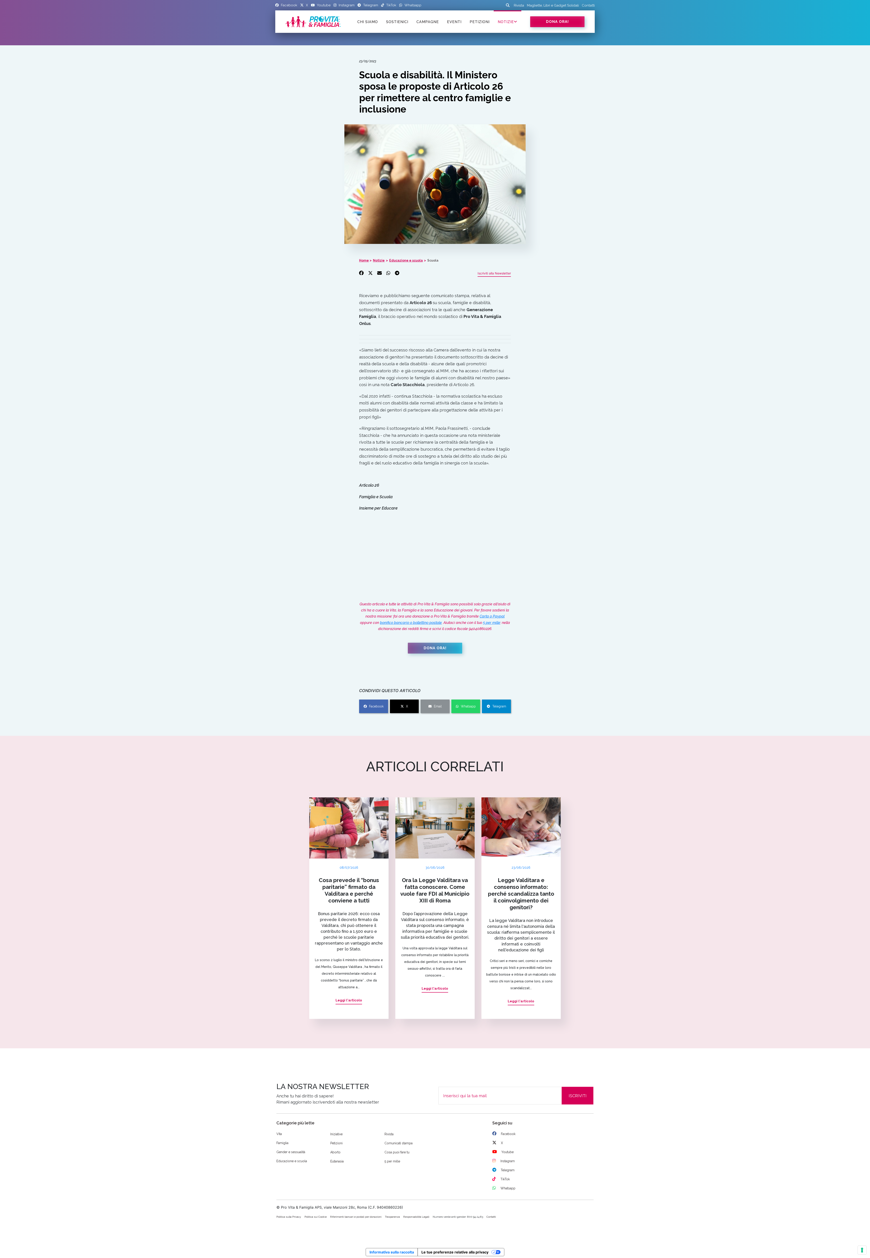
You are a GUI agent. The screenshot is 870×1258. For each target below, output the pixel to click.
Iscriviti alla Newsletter (494, 273)
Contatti (588, 5)
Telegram (499, 706)
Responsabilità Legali (416, 1216)
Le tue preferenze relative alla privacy (454, 1252)
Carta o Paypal (492, 616)
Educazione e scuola (406, 260)
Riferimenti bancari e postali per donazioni (356, 1216)
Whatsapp (468, 706)
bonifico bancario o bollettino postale (411, 623)
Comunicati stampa (398, 1143)
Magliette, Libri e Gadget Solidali (553, 5)
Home (364, 260)
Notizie (506, 22)
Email (438, 706)
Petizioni (336, 1143)
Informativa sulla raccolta (392, 1252)
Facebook (376, 706)
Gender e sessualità (290, 1152)
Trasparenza (392, 1216)
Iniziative (336, 1134)
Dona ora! (557, 21)
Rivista (519, 5)
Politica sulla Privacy (288, 1216)
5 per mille (491, 623)
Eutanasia (337, 1161)
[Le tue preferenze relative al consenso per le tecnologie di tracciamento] (862, 1250)
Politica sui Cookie (315, 1216)
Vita (279, 1134)
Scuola (432, 260)
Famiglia (282, 1143)
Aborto (335, 1152)
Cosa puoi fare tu (396, 1152)
